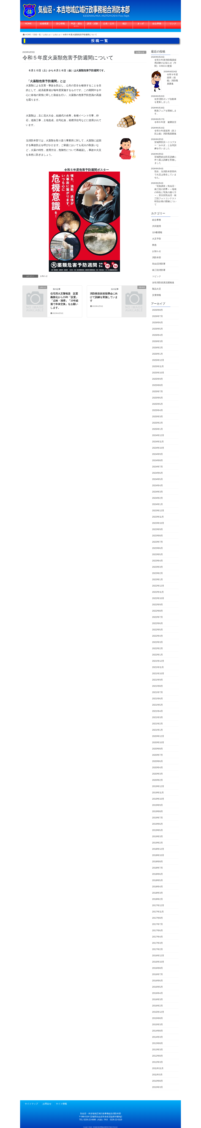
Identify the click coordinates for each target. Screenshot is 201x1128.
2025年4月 (157, 410)
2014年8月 (157, 1030)
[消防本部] (134, 293)
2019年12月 (158, 786)
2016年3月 (157, 999)
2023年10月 (158, 523)
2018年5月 (157, 880)
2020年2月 (157, 780)
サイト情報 (61, 1103)
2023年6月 (157, 548)
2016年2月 (157, 1005)
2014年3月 (157, 1037)
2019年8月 (157, 811)
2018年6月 (157, 874)
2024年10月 (158, 448)
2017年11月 (158, 911)
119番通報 (157, 232)
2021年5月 (157, 705)
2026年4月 (157, 335)
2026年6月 (157, 322)
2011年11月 (157, 1068)
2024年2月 (157, 498)
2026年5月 (157, 328)
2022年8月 (157, 611)
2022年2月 (157, 648)
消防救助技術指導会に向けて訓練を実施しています (104, 297)
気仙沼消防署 (158, 263)
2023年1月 (157, 579)
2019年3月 (157, 836)
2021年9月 (157, 679)
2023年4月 (157, 560)
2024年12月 (158, 435)
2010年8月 (157, 1081)
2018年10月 (158, 855)
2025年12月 (158, 360)
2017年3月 (157, 943)
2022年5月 (157, 629)
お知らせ (140, 52)
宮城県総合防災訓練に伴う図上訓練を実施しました (165, 160)
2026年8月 (157, 310)
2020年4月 (157, 767)
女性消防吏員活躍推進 (163, 282)
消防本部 (156, 257)
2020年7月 (157, 755)
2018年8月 (157, 861)
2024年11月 (158, 441)
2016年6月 (157, 980)
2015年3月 (157, 1024)
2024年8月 (157, 460)
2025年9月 (157, 379)
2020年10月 (158, 742)
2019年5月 (157, 830)
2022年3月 (157, 642)
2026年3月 (157, 341)
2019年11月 (158, 792)
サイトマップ (31, 1103)
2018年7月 (157, 867)
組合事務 (156, 220)
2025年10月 (158, 372)
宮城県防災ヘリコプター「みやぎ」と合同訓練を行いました (165, 145)
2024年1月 (157, 504)
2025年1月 (157, 429)
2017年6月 (157, 930)
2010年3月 (157, 1087)
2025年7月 (157, 391)
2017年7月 (157, 924)
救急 (154, 245)
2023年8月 (157, 535)
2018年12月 (158, 849)
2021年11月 (158, 667)
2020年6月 (157, 761)
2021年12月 (158, 661)
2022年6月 (157, 623)
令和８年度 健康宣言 (165, 122)
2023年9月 (157, 529)
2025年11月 (158, 366)
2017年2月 (157, 949)
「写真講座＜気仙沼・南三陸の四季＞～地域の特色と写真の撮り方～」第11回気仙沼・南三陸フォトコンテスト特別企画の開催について (165, 195)
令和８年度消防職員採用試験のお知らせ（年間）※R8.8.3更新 (165, 63)
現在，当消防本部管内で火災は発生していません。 (165, 174)
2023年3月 (157, 567)
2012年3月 (157, 1062)
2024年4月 (157, 485)
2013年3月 (157, 1049)
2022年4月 (157, 636)
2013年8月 (157, 1043)
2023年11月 (158, 517)
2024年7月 (157, 466)
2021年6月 (157, 698)
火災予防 (156, 238)
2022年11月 (158, 592)
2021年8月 (157, 686)
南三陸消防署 (158, 270)
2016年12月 (158, 955)
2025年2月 (157, 422)
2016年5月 (157, 987)
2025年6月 (157, 397)
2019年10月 (158, 799)
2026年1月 (157, 354)
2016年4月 (157, 993)
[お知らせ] (35, 293)
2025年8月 (157, 385)
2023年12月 (158, 510)
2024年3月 (157, 491)
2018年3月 (157, 893)
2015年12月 (158, 1012)
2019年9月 (157, 805)
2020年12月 (158, 736)
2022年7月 (157, 617)
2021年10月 (158, 673)
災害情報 (156, 295)
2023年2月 (157, 573)
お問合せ (47, 1103)
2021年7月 (157, 692)
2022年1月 (157, 654)
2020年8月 (157, 748)
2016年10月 (158, 962)
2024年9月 (157, 454)
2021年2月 (157, 723)
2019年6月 (157, 824)
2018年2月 (157, 899)
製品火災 (156, 289)
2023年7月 (157, 542)
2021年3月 (157, 717)
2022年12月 (158, 585)
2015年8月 (157, 1018)
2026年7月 (157, 316)
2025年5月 (157, 404)
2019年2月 (157, 842)
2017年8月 (157, 918)
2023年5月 (157, 554)
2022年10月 (158, 598)
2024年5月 (157, 479)
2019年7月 (157, 817)
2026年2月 (157, 347)
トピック (156, 276)
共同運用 (156, 226)
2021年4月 (157, 711)
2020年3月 (157, 773)
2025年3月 (157, 416)
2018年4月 (157, 886)
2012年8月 (157, 1056)
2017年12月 (158, 905)
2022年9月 (157, 604)
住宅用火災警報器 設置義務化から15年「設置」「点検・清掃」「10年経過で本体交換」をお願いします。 (64, 300)
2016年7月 (157, 974)
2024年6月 (157, 473)
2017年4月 (157, 936)
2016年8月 (157, 968)
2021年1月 (157, 730)
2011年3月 (157, 1074)
